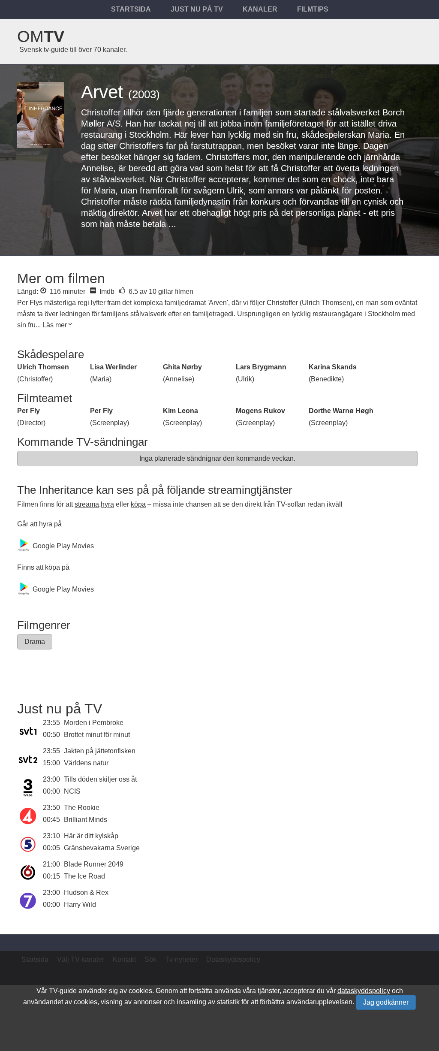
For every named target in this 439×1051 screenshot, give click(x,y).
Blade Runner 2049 (93, 864)
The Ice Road (84, 876)
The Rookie (81, 807)
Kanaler (260, 9)
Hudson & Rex (86, 892)
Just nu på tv (197, 9)
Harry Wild (80, 904)
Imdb (106, 291)
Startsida (131, 9)
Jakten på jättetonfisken (99, 751)
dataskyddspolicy (363, 990)
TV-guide (63, 990)
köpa (138, 504)
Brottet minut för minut (97, 734)
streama (87, 504)
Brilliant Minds (85, 819)
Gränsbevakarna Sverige (102, 848)
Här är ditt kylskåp (91, 836)
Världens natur (86, 763)
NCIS (72, 791)
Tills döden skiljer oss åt (100, 779)
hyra (107, 504)
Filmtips (312, 9)
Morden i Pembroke (93, 722)
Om (40, 36)
